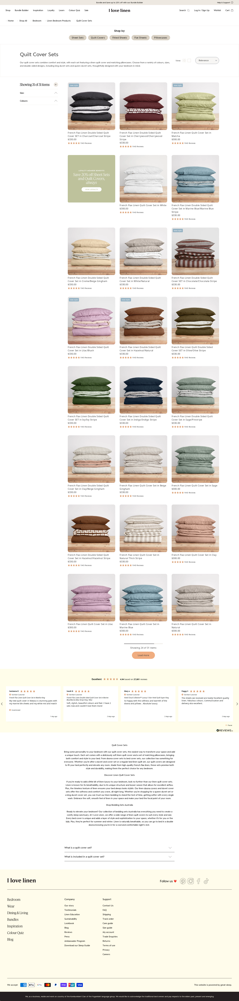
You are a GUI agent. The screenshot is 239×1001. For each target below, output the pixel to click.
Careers (106, 954)
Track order (108, 919)
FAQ (105, 910)
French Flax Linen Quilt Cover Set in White (143, 205)
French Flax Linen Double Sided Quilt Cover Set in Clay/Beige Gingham (88, 487)
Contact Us (108, 905)
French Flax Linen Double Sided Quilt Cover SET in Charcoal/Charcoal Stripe (89, 134)
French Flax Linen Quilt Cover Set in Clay (194, 554)
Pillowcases (160, 37)
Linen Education (72, 914)
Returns (106, 941)
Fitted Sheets (119, 37)
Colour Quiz (74, 10)
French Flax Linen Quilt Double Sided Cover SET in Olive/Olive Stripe (192, 349)
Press (67, 936)
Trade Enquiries (110, 936)
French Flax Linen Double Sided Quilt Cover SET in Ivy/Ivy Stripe (88, 418)
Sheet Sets (78, 37)
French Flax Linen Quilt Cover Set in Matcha (191, 134)
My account (108, 932)
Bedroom (37, 21)
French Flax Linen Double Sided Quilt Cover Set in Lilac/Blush (88, 349)
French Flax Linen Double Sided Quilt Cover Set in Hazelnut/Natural (140, 349)
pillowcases (125, 62)
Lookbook (69, 923)
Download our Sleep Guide (77, 945)
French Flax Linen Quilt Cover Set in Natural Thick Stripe (139, 556)
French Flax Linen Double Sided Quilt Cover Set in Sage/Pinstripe (192, 418)
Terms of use (109, 945)
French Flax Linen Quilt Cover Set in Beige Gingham (143, 487)
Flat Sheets (140, 37)
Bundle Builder (22, 10)
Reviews (68, 932)
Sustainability (70, 919)
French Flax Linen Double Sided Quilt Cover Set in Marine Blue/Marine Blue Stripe (193, 208)
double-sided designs (34, 66)
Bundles (13, 919)
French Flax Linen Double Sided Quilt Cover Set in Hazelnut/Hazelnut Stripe (89, 556)
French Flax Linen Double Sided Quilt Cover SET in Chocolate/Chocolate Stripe (194, 279)
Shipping (107, 914)
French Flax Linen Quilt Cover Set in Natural (191, 626)
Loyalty (51, 10)
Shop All (23, 21)
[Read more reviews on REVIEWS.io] (224, 730)
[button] (229, 10)
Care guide (108, 923)
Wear (11, 906)
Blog (10, 939)
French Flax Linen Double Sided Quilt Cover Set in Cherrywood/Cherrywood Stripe (141, 136)
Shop (8, 10)
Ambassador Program (74, 941)
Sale (86, 10)
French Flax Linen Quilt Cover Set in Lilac (90, 624)
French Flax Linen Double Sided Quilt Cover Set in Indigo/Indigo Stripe (140, 418)
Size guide (107, 928)
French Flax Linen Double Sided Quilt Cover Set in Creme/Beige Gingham (88, 279)
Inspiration (38, 10)
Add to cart (91, 125)
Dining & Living (17, 913)
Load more (143, 655)
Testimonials (70, 910)
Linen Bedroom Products (59, 21)
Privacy (106, 950)
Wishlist (217, 10)
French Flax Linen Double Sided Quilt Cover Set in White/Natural (140, 279)
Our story (69, 905)
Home (11, 21)
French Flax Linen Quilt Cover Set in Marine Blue (139, 626)
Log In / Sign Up (201, 10)
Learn (61, 10)
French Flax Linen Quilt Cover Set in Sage (194, 485)
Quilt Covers (98, 37)
